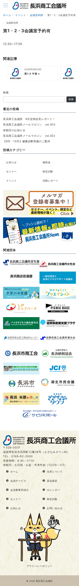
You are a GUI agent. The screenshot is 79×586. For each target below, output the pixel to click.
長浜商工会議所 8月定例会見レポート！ (29, 119)
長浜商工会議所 (44, 581)
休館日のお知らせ (14, 130)
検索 (6, 92)
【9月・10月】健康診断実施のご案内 (26, 141)
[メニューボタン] (5, 6)
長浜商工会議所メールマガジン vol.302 (29, 135)
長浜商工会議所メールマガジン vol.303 (29, 124)
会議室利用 (12, 23)
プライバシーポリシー (39, 566)
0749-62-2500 (22, 456)
